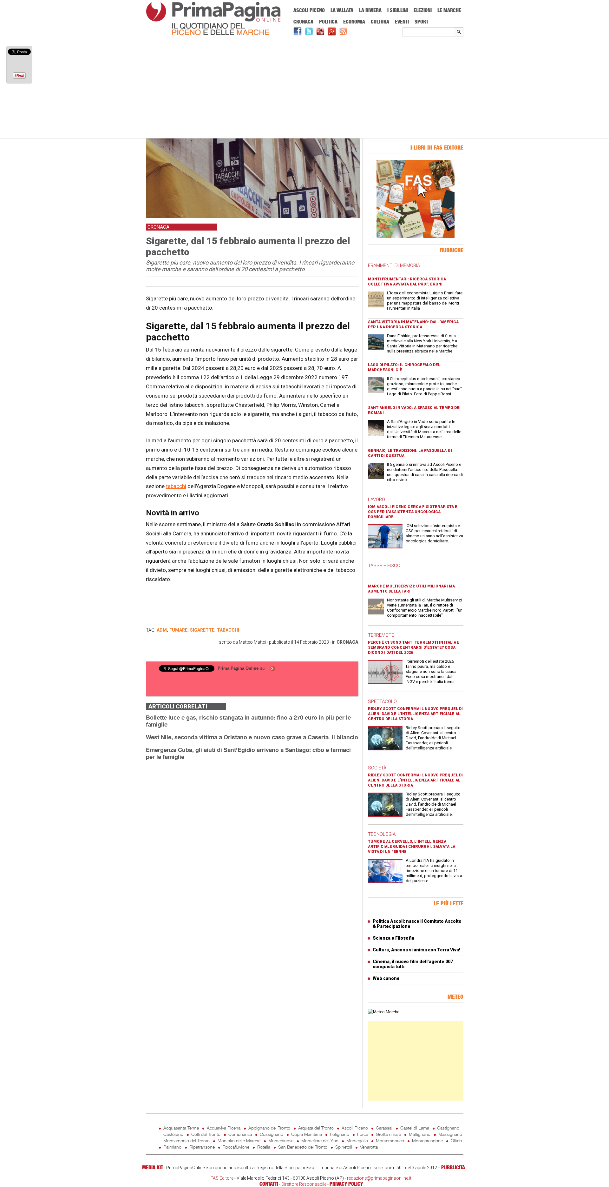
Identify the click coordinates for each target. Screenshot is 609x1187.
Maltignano (419, 1134)
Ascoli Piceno (309, 10)
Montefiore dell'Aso (319, 1140)
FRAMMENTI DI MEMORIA (394, 265)
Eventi (402, 21)
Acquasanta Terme (181, 1127)
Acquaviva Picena (223, 1127)
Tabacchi (228, 630)
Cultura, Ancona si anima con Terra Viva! (416, 949)
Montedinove (280, 1140)
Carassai (384, 1127)
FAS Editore (222, 1178)
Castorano (173, 1134)
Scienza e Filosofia (393, 938)
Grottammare (388, 1134)
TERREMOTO (381, 635)
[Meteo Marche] (383, 1011)
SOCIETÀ (377, 768)
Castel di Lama (414, 1127)
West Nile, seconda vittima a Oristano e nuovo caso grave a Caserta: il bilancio (252, 737)
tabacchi (176, 486)
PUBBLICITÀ (453, 1167)
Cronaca (303, 21)
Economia (354, 21)
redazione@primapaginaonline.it (379, 1178)
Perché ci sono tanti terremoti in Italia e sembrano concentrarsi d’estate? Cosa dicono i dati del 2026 (414, 647)
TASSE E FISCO (384, 565)
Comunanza (240, 1134)
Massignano (450, 1134)
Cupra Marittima (306, 1134)
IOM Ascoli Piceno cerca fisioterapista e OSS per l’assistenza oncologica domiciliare (412, 512)
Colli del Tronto (205, 1134)
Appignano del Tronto (269, 1127)
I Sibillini (397, 10)
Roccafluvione (236, 1147)
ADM (162, 630)
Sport (421, 21)
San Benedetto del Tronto (302, 1147)
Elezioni (423, 10)
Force (362, 1134)
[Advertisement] (304, 88)
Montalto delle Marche (239, 1140)
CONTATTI (268, 1184)
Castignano (448, 1127)
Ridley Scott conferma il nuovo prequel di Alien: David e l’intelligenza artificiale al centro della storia (415, 714)
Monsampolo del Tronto (186, 1140)
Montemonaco (390, 1140)
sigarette (202, 630)
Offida (456, 1140)
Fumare (178, 630)
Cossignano (271, 1134)
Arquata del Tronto (316, 1127)
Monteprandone (427, 1140)
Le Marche (449, 10)
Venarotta (369, 1147)
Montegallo (357, 1140)
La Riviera (370, 10)
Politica (328, 21)
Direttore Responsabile (303, 1184)
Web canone (386, 978)
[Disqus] (252, 845)
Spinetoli (343, 1147)
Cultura (380, 21)
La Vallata (342, 10)
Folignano (339, 1134)
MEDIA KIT (152, 1167)
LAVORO (376, 499)
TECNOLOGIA (382, 834)
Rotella (263, 1147)
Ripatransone (202, 1147)
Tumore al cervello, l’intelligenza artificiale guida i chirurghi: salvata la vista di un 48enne (411, 846)
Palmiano (172, 1147)
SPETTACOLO (382, 701)
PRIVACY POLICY (346, 1184)
